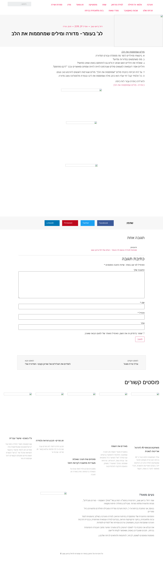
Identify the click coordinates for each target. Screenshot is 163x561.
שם (142, 303)
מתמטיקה (93, 4)
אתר (143, 323)
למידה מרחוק (117, 4)
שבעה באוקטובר (131, 10)
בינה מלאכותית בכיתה (94, 10)
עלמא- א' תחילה (135, 4)
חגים (69, 26)
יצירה (65, 26)
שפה (104, 4)
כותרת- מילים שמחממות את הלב (129, 85)
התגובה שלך (139, 270)
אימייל (141, 313)
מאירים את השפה (119, 446)
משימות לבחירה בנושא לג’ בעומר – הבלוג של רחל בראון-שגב (114, 250)
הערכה (150, 4)
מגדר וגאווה (114, 10)
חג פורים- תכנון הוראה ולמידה (50, 440)
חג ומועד (80, 4)
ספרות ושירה (56, 4)
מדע (69, 4)
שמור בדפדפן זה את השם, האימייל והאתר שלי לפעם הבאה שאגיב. (113, 333)
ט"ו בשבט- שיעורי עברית (20, 438)
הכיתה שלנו (148, 10)
